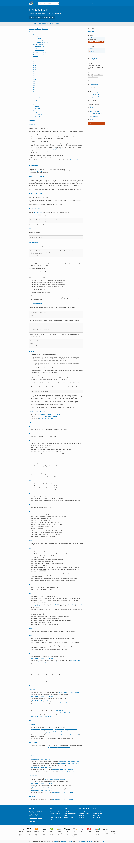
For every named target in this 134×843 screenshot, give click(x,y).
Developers (92, 89)
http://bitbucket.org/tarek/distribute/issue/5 (55, 779)
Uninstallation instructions (75, 160)
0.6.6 (34, 87)
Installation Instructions (38, 44)
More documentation (40, 40)
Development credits (83, 819)
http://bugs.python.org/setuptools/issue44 (41, 700)
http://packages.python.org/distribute (56, 149)
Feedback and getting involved (40, 58)
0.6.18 (34, 64)
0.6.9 (34, 81)
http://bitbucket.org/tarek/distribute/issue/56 (47, 662)
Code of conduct (96, 815)
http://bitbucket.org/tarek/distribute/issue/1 (68, 771)
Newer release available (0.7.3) (96, 41)
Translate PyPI (82, 815)
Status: (35, 818)
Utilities (91, 119)
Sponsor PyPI (81, 817)
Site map (90, 841)
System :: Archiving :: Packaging (97, 115)
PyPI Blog (66, 811)
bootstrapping (38, 97)
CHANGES (33, 60)
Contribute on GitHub (83, 813)
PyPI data (90, 37)
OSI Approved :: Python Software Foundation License (97, 93)
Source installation (39, 50)
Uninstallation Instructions (39, 52)
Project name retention (55, 817)
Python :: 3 (92, 107)
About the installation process (42, 42)
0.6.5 (34, 89)
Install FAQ (35, 56)
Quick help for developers (39, 54)
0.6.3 (34, 93)
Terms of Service (96, 811)
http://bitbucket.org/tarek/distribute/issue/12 (42, 759)
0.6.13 (34, 73)
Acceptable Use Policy (97, 819)
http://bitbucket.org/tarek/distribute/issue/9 (41, 787)
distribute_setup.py (39, 46)
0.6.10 (34, 79)
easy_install (38, 116)
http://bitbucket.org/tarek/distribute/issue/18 (66, 729)
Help (83, 3)
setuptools (37, 95)
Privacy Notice (96, 817)
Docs (88, 3)
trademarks (56, 841)
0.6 (34, 110)
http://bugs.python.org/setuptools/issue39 (69, 692)
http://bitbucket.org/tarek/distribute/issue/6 (41, 767)
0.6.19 (34, 62)
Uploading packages (54, 813)
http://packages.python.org (76, 660)
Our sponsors (67, 819)
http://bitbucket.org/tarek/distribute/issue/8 (41, 790)
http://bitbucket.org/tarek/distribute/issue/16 (42, 729)
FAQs (51, 819)
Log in (92, 3)
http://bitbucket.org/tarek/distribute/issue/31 (42, 696)
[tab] (33, 24)
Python (91, 106)
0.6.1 (34, 105)
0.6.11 (34, 77)
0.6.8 (34, 83)
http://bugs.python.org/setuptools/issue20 (56, 733)
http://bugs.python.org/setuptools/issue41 (64, 704)
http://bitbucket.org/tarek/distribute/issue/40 (68, 735)
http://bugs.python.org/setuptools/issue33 (61, 731)
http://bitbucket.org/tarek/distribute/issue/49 (67, 711)
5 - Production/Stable (95, 84)
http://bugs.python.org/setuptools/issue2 (66, 702)
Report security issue (97, 813)
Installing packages (54, 811)
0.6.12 (34, 75)
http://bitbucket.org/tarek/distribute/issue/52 (42, 658)
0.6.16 (34, 68)
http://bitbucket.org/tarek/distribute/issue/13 (42, 783)
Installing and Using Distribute (38, 29)
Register (98, 3)
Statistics (66, 815)
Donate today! (32, 821)
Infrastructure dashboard (69, 813)
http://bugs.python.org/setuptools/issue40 (41, 716)
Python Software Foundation (35, 813)
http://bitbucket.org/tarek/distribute (48, 418)
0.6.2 (34, 99)
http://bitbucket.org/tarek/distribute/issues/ (48, 416)
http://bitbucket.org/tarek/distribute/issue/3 (63, 769)
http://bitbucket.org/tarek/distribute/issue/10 (59, 747)
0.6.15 (34, 69)
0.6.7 (34, 85)
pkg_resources (38, 114)
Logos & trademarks (68, 817)
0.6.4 (34, 91)
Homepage (91, 31)
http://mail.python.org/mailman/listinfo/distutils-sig (49, 414)
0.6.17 (34, 66)
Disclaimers (36, 36)
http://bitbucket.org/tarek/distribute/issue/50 (59, 713)
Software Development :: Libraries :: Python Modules (96, 112)
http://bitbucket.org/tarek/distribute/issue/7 (68, 763)
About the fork (38, 38)
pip (36, 48)
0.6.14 (34, 71)
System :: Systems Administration (94, 117)
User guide (52, 815)
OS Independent (93, 101)
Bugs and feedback (82, 811)
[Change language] (103, 3)
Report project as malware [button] (96, 124)
